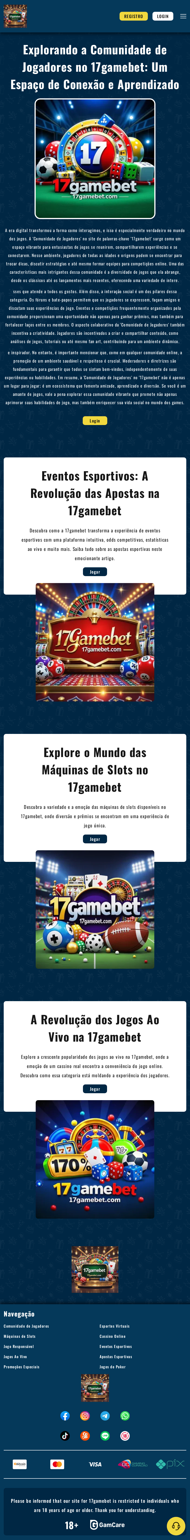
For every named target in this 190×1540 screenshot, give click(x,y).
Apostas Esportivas (116, 1356)
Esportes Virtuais (115, 1326)
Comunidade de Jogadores (26, 1326)
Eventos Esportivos (116, 1346)
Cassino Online (113, 1336)
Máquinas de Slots (20, 1336)
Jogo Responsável (19, 1346)
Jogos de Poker (113, 1366)
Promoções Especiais (22, 1366)
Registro (133, 16)
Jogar (95, 572)
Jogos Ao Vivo (15, 1356)
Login (163, 16)
